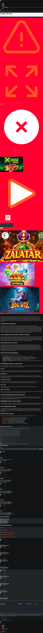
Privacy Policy (4, 619)
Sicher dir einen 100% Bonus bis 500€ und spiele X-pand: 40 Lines (11, 228)
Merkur (28, 605)
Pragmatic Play (5, 418)
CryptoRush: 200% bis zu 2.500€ (8, 532)
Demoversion (8, 219)
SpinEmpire (2, 467)
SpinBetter (2, 478)
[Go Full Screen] (21, 102)
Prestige (1, 457)
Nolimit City (5, 422)
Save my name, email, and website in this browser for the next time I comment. (14, 443)
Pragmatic (28, 608)
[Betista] (2, 488)
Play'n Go (28, 607)
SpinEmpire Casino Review (4, 545)
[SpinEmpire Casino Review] (2, 544)
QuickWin (1, 500)
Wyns (1, 510)
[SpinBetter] (2, 477)
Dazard (4, 527)
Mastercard (20, 605)
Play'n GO (4, 420)
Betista (1, 489)
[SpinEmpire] (2, 466)
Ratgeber (37, 608)
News (3, 8)
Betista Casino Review (4, 522)
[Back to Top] (0, 632)
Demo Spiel (2, 262)
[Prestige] (2, 456)
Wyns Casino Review (3, 520)
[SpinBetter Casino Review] (2, 551)
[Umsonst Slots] (2, 1)
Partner (37, 607)
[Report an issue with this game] (21, 59)
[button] (11, 164)
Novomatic (28, 606)
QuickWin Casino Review (4, 521)
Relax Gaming (5, 423)
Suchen (1, 447)
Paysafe (19, 608)
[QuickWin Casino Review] (2, 566)
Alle (36, 605)
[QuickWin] (2, 499)
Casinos (3, 4)
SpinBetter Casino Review (4, 552)
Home (3, 3)
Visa (18, 606)
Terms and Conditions (5, 620)
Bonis (3, 5)
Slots (3, 6)
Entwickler (6, 7)
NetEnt (4, 419)
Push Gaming (5, 421)
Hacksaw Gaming (6, 417)
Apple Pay (19, 607)
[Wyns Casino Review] (2, 589)
